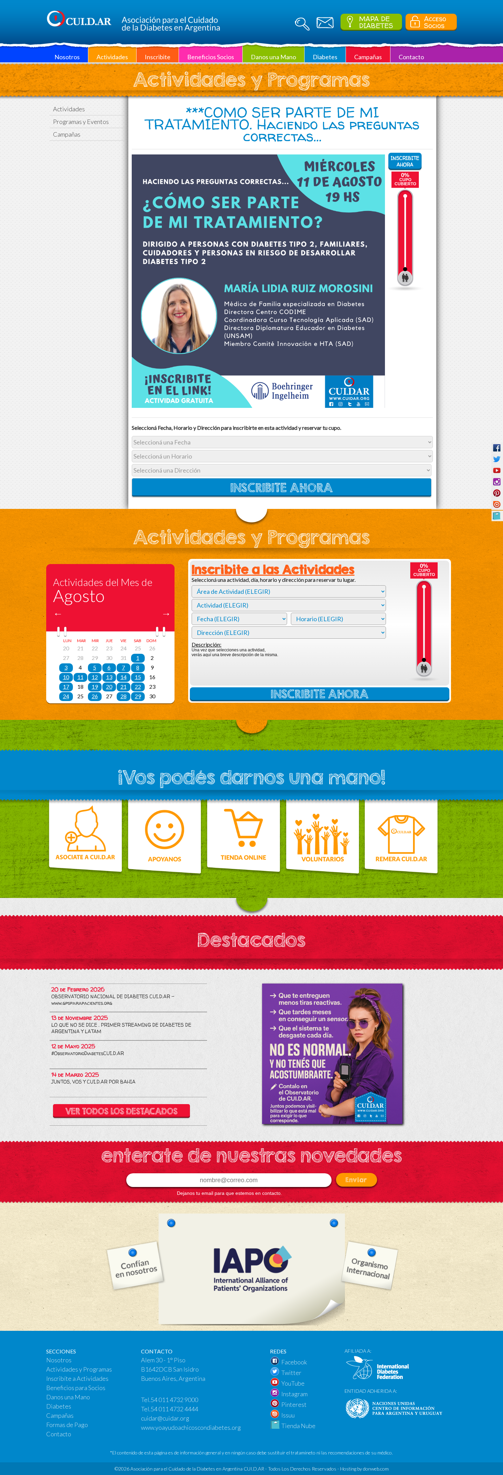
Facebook (294, 1362)
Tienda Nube (298, 1425)
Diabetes (58, 1406)
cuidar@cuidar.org (165, 1418)
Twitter (291, 1372)
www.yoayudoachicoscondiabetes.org (191, 1427)
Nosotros (59, 1360)
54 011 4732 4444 (174, 1409)
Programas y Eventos (81, 121)
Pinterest (294, 1404)
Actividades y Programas (79, 1369)
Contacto (58, 1434)
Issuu (288, 1415)
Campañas (66, 134)
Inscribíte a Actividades (77, 1378)
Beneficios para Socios (75, 1387)
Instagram (294, 1394)
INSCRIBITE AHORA (405, 161)
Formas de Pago (67, 1424)
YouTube (293, 1383)
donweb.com (376, 1469)
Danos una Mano (68, 1397)
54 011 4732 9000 (174, 1399)
